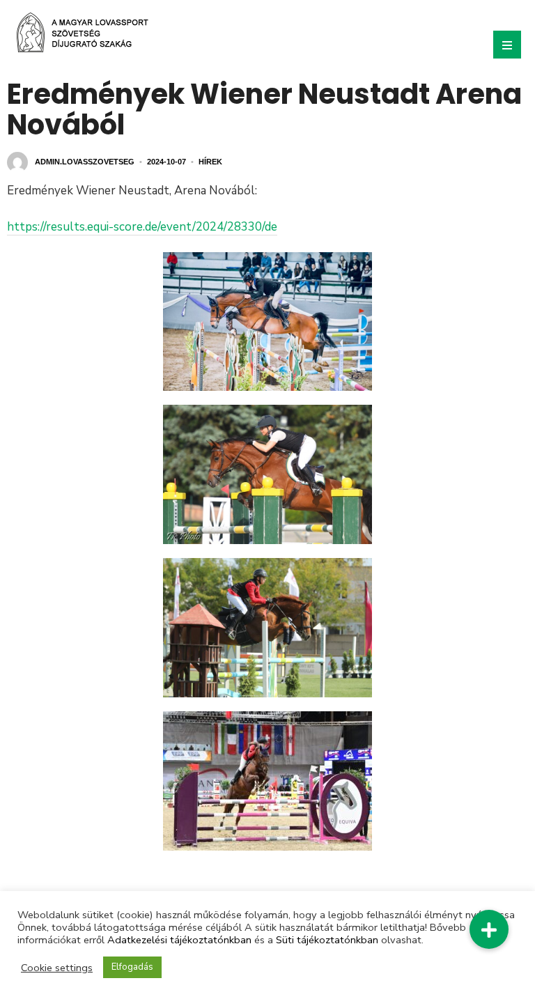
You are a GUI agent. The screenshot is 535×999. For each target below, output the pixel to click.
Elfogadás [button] (132, 967)
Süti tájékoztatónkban (327, 940)
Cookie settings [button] (57, 967)
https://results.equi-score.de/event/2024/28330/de (142, 227)
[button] (489, 929)
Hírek (210, 161)
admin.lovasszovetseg (84, 161)
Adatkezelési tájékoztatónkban (179, 940)
